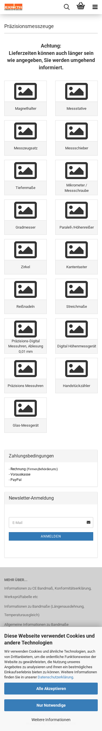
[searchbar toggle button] (67, 7)
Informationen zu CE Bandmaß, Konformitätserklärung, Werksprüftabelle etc (48, 592)
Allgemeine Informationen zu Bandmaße (36, 624)
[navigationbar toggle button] (95, 7)
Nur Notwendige (51, 705)
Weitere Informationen (51, 719)
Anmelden (51, 536)
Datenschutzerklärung (55, 677)
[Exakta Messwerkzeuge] (11, 7)
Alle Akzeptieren (51, 688)
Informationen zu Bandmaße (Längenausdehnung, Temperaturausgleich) (44, 610)
